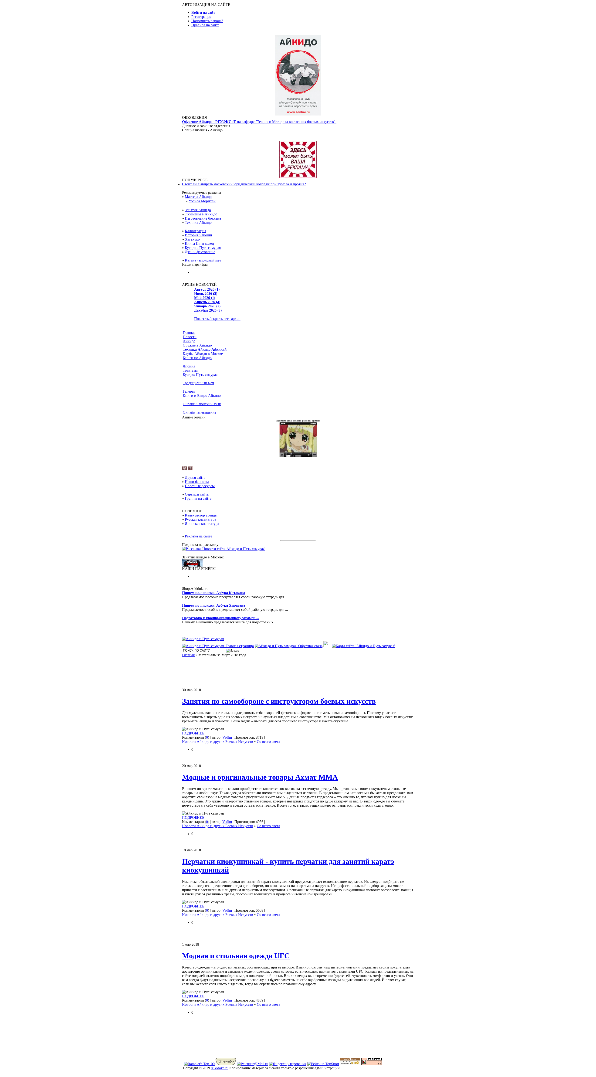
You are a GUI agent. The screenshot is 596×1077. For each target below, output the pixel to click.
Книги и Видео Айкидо (202, 396)
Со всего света (268, 742)
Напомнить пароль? (207, 21)
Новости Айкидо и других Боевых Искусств (217, 742)
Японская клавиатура (202, 524)
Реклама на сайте (198, 536)
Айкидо (189, 341)
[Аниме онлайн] (298, 456)
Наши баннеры (197, 482)
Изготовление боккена (203, 218)
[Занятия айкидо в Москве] (298, 114)
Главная (189, 333)
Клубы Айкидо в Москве (203, 354)
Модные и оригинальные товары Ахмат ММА (260, 777)
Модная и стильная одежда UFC (236, 955)
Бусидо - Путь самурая (203, 248)
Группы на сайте (198, 498)
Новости (189, 337)
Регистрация (201, 17)
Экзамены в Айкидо (201, 214)
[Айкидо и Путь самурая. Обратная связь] (288, 646)
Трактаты (190, 370)
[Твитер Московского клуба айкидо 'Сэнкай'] (184, 469)
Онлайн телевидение (199, 412)
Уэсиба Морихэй (202, 201)
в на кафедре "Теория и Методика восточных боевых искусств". (259, 122)
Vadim (227, 737)
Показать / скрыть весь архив (217, 319)
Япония (189, 366)
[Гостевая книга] (327, 646)
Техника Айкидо (198, 222)
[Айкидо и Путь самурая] (203, 639)
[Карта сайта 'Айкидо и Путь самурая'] (363, 646)
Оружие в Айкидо (197, 345)
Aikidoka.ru (219, 1068)
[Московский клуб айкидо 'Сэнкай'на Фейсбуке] (190, 469)
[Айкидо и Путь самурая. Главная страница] (218, 646)
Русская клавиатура (200, 519)
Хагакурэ (192, 239)
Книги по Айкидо (197, 358)
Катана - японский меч (203, 260)
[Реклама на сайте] (298, 177)
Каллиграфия (195, 231)
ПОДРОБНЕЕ (193, 733)
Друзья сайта (195, 477)
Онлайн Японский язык (202, 404)
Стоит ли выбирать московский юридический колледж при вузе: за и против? (244, 184)
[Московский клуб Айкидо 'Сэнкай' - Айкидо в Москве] (192, 565)
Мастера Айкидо (198, 197)
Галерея (189, 391)
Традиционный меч (198, 383)
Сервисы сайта (197, 494)
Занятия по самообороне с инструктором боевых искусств (279, 701)
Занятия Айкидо (198, 210)
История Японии (198, 235)
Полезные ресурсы (200, 486)
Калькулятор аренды (201, 515)
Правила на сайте (205, 25)
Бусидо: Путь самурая (200, 375)
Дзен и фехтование (200, 252)
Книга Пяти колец (199, 243)
